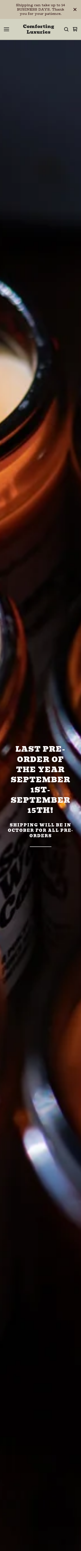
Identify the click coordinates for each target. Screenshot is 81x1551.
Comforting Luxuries (38, 29)
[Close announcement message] (74, 9)
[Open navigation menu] (6, 29)
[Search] (66, 29)
